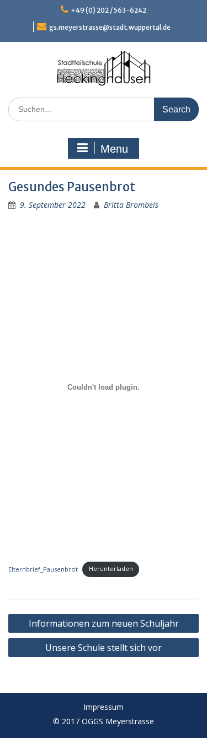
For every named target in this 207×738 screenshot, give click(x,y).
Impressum (103, 707)
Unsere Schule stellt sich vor (103, 648)
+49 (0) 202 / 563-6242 (108, 10)
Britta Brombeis (131, 205)
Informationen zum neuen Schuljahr (104, 623)
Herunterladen (111, 568)
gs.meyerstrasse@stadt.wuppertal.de (110, 27)
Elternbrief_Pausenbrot (43, 568)
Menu (114, 149)
